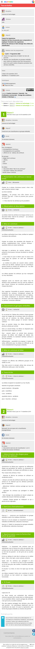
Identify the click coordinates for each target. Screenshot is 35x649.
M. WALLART (5, 30)
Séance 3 (12, 103)
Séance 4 (12, 105)
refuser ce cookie (24, 647)
